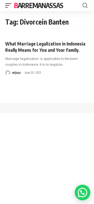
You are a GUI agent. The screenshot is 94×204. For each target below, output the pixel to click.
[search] (85, 5)
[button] (82, 192)
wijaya (16, 73)
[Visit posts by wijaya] (7, 72)
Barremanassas (38, 5)
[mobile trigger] (9, 5)
